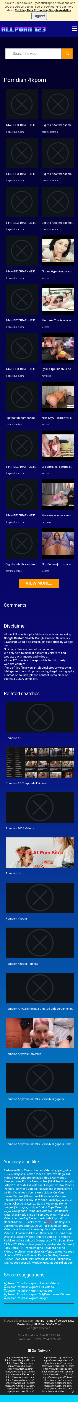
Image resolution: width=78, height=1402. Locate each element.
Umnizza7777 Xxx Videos (20, 1255)
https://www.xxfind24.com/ (20, 1388)
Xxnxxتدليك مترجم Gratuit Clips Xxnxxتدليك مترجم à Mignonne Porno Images (38, 1203)
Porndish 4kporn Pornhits (22, 964)
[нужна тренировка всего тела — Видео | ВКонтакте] (58, 362)
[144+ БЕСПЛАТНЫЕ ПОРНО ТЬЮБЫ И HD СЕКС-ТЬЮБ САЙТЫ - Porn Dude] (22, 118)
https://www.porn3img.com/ (58, 1385)
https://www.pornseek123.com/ (58, 1366)
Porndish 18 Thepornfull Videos (26, 783)
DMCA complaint (26, 679)
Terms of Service (56, 1320)
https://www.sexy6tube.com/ (58, 1360)
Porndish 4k (13, 873)
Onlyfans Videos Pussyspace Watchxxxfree (44, 1189)
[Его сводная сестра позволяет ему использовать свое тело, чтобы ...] (58, 460)
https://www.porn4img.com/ (58, 1388)
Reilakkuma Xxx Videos (19, 1240)
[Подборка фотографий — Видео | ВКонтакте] (58, 558)
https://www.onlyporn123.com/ (57, 1377)
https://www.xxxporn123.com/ (20, 1385)
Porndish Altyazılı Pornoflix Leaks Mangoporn (35, 1099)
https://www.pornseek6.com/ (58, 1368)
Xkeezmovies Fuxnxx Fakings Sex (25, 1181)
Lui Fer (8, 1192)
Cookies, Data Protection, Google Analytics (43, 10)
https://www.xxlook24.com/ (20, 1391)
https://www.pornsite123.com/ (20, 1371)
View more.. (39, 583)
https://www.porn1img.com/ (58, 1380)
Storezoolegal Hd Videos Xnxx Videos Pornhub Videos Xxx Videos (37, 1176)
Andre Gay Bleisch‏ (26, 1218)
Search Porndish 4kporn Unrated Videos (33, 1283)
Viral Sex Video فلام (61, 1181)
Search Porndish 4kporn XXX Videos (30, 1287)
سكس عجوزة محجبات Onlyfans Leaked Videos (37, 1172)
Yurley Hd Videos (36, 1200)
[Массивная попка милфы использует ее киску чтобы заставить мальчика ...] (58, 509)
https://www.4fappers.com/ (20, 1357)
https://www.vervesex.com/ (20, 1377)
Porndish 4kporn (16, 918)
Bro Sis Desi (33, 1226)
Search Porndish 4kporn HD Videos (29, 1291)
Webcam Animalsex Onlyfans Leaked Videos (43, 1251)
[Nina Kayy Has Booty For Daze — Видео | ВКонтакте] (58, 411)
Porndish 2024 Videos (20, 828)
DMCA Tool (53, 1324)
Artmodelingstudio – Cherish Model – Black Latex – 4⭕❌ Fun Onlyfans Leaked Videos (37, 1222)
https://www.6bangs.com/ (20, 1363)
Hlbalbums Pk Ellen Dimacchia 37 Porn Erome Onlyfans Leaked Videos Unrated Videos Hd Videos (38, 1235)
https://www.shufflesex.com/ (20, 1374)
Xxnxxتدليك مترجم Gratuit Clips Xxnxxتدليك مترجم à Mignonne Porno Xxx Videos (36, 1209)
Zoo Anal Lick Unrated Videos (34, 1259)
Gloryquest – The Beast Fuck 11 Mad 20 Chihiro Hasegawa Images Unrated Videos (38, 1242)
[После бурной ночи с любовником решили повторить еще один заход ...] (58, 265)
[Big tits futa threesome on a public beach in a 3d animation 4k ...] (22, 411)
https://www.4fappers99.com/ (20, 1360)
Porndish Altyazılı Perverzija (23, 1054)
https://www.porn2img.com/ (58, 1383)
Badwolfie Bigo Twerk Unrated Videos (28, 1170)
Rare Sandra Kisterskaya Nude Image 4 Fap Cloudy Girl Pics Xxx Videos (36, 1214)
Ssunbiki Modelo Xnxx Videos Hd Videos (46, 1262)
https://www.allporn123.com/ (58, 1374)
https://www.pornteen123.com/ (58, 1371)
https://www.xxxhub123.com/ (20, 1383)
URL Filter (38, 1324)
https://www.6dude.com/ (20, 1366)
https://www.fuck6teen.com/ (58, 1363)
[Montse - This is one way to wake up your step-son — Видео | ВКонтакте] (58, 313)
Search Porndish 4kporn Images (27, 1298)
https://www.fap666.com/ (20, 1368)
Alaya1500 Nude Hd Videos (23, 1185)
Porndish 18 (13, 738)
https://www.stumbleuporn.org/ (58, 1391)
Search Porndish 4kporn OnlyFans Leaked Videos (38, 1294)
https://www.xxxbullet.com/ (20, 1380)
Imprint (39, 1320)
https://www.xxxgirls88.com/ (58, 1357)
